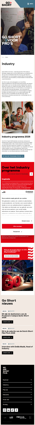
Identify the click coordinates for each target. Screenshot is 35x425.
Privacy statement (7, 421)
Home (3, 57)
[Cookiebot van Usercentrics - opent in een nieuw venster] (25, 192)
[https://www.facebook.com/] (16, 410)
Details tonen (26, 221)
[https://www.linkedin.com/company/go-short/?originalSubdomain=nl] (8, 410)
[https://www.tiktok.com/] (12, 410)
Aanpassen (16, 231)
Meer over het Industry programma (18, 174)
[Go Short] (7, 4)
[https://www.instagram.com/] (4, 410)
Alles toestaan (17, 226)
